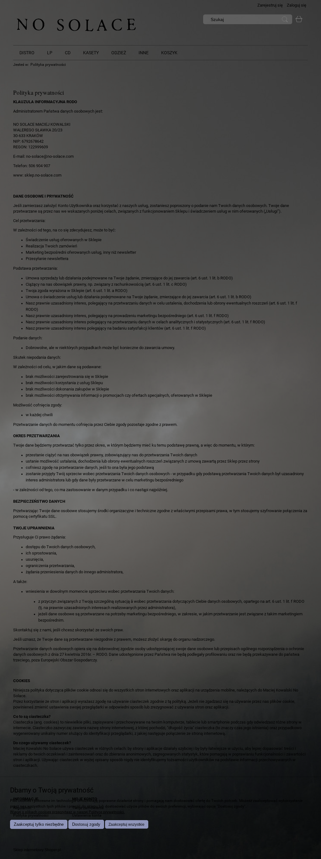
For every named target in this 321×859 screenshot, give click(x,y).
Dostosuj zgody (86, 824)
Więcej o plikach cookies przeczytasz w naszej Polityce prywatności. (67, 812)
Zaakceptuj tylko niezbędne (39, 824)
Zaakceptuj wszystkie (126, 824)
